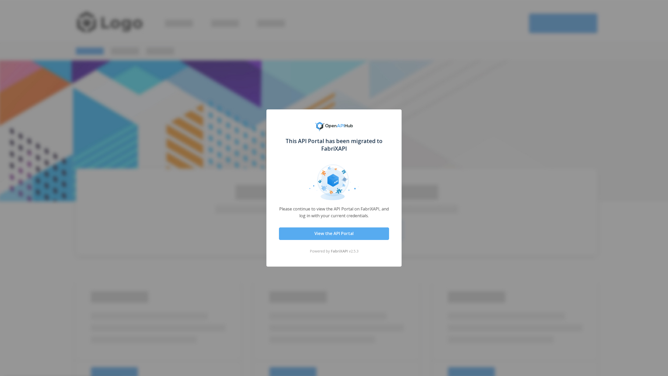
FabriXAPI (339, 251)
